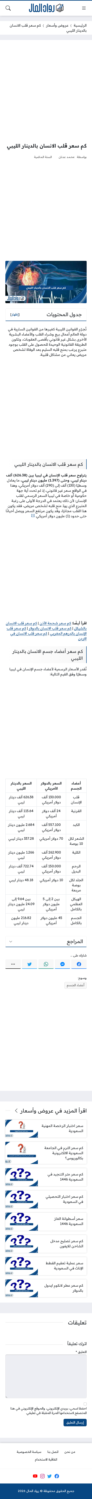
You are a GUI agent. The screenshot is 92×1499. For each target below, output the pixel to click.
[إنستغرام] (42, 1476)
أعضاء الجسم (75, 985)
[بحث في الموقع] (8, 8)
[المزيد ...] (13, 964)
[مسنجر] (62, 964)
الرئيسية (80, 25)
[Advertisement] (46, 91)
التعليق (81, 1352)
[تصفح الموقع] (84, 8)
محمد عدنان (67, 157)
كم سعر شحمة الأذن (55, 623)
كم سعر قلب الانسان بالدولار (50, 628)
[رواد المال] (46, 8)
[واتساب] (46, 964)
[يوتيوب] (35, 1476)
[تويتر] (29, 964)
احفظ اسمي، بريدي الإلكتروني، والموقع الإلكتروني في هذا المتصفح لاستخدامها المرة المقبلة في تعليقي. (48, 1411)
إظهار (15, 314)
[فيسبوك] (79, 964)
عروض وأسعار (57, 25)
